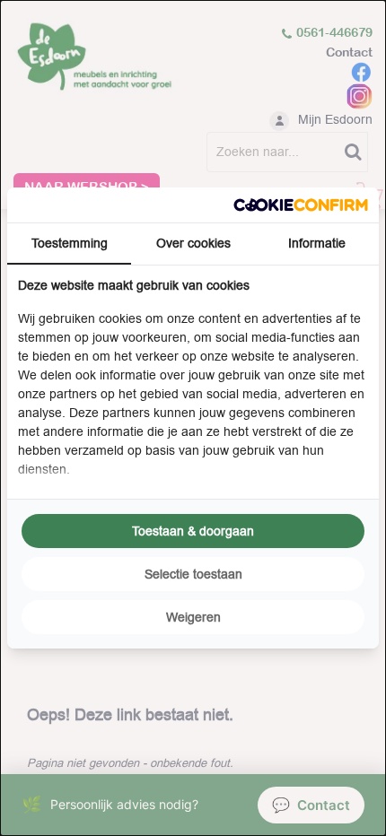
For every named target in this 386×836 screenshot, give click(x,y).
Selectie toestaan (193, 574)
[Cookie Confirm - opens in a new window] (300, 205)
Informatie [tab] (317, 243)
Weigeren (193, 617)
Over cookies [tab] (193, 243)
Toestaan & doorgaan (193, 531)
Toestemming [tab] (69, 243)
